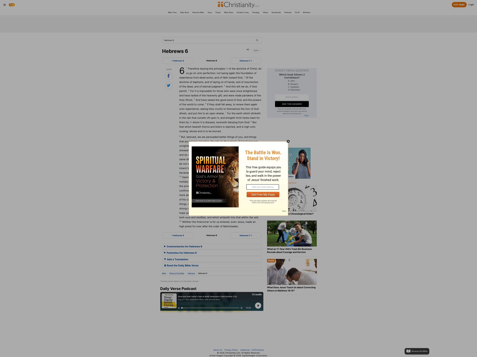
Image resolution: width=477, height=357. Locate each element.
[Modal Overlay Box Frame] (238, 178)
